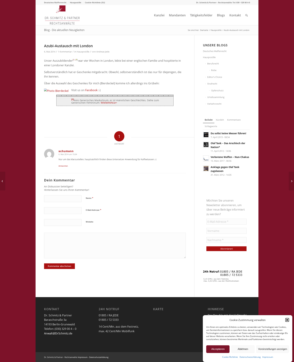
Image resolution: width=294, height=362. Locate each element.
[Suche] (246, 15)
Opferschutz (217, 90)
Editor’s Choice (214, 77)
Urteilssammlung (215, 97)
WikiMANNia (108, 102)
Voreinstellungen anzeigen (272, 349)
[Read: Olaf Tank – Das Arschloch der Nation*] (206, 145)
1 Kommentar (65, 51)
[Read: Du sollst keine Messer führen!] (206, 135)
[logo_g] (62, 15)
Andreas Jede (102, 51)
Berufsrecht (213, 63)
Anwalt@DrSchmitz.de (58, 333)
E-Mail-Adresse (93, 209)
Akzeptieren (218, 349)
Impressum (267, 357)
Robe (213, 70)
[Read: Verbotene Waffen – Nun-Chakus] (206, 158)
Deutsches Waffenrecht (55, 2)
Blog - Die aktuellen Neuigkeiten (64, 30)
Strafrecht (212, 83)
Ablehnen (243, 349)
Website (89, 221)
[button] (287, 320)
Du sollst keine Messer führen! (228, 133)
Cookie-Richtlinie (230, 357)
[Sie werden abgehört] (2, 181)
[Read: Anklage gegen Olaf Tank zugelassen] (206, 168)
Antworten (63, 166)
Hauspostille (75, 2)
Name (89, 197)
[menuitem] (56, 2)
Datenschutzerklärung (250, 357)
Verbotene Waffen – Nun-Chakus (230, 157)
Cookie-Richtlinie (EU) (95, 2)
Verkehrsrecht (214, 103)
